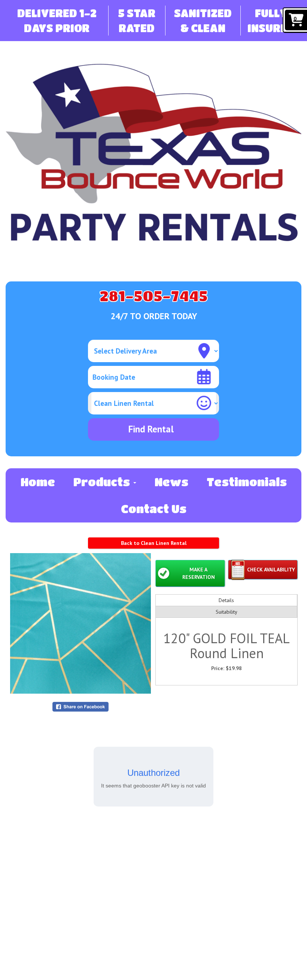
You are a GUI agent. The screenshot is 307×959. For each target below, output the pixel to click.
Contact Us (153, 508)
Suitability (226, 611)
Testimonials (247, 481)
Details (226, 600)
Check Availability (271, 569)
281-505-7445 (154, 295)
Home (38, 481)
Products (103, 481)
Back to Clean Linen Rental (153, 543)
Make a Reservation (198, 573)
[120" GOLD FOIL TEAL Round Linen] (80, 623)
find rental (151, 429)
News (171, 481)
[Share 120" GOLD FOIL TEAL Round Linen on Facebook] (80, 706)
